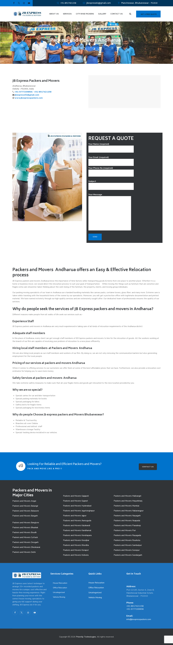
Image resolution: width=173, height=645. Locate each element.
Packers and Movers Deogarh (25, 542)
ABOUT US (54, 14)
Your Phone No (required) (100, 168)
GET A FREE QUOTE (149, 14)
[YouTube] (34, 612)
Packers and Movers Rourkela (127, 540)
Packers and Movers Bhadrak (25, 527)
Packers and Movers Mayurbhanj (128, 500)
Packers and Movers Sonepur (127, 550)
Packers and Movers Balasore (25, 510)
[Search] (130, 14)
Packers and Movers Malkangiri (127, 496)
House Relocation (60, 583)
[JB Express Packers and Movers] (27, 13)
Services (67, 14)
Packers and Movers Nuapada (127, 520)
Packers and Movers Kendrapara (77, 535)
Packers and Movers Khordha (76, 545)
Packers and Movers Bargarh (25, 515)
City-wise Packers (85, 14)
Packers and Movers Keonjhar (76, 540)
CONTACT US (116, 14)
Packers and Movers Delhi (24, 552)
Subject (92, 181)
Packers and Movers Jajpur (74, 515)
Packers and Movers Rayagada (127, 535)
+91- (17, 91)
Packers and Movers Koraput (76, 550)
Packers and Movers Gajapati (76, 496)
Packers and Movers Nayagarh (127, 515)
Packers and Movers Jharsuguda (77, 520)
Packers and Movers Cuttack (25, 537)
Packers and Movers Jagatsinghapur (79, 510)
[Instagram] (28, 612)
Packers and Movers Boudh (24, 532)
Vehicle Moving (59, 597)
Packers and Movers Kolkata (76, 555)
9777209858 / (26, 91)
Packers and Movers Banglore (25, 522)
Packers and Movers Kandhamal (77, 530)
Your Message (95, 194)
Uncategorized (59, 592)
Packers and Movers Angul (24, 501)
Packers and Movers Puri (125, 530)
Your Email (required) (98, 157)
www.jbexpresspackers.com (29, 98)
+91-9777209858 (135, 609)
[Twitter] (21, 612)
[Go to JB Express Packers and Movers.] (72, 46)
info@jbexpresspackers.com (138, 619)
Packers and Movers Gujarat (75, 500)
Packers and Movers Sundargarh (128, 555)
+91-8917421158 (68, 3)
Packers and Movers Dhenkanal (26, 547)
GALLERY (102, 14)
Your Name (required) (98, 144)
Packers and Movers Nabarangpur (128, 510)
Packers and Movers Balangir (25, 506)
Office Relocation (60, 588)
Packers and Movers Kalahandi (76, 525)
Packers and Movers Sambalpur (128, 545)
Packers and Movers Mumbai (126, 505)
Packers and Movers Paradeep (127, 525)
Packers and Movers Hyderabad (77, 505)
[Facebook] (14, 612)
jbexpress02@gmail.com (98, 3)
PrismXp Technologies (86, 636)
